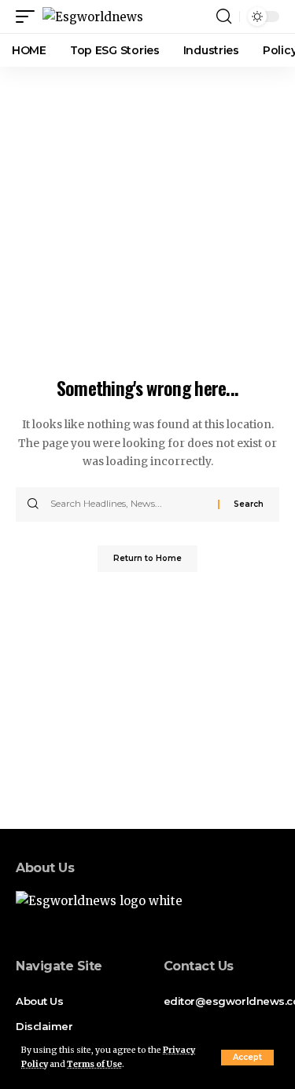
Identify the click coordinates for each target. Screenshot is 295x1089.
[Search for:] (128, 504)
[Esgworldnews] (92, 17)
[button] (247, 1057)
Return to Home (147, 558)
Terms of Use (94, 1064)
